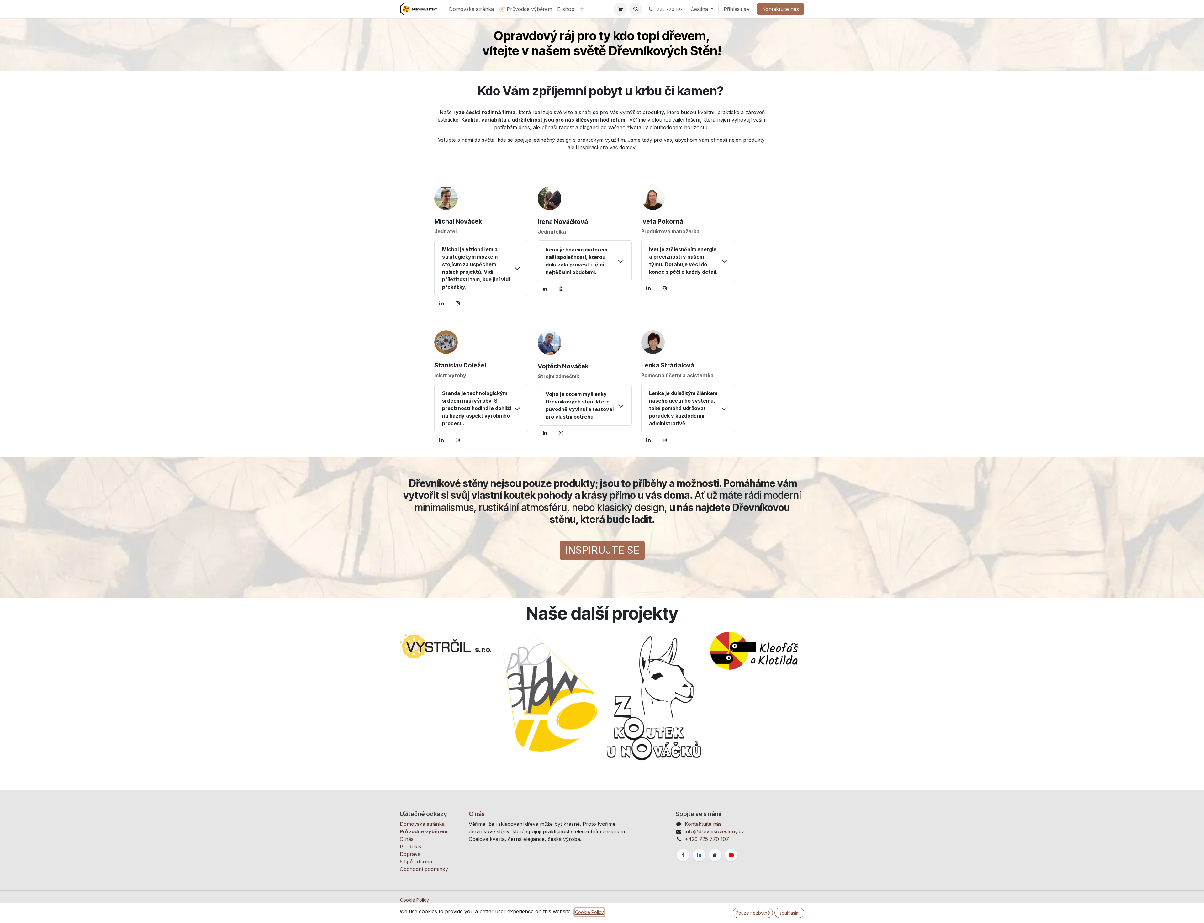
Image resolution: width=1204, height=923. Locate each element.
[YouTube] (731, 855)
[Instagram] (458, 303)
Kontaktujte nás (780, 9)
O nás (407, 839)
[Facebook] (683, 855)
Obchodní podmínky (424, 869)
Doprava (410, 854)
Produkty (411, 846)
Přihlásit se (736, 9)
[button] (635, 9)
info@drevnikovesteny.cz (714, 831)
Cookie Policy (414, 900)
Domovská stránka (422, 824)
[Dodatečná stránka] (715, 855)
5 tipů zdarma (416, 861)
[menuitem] (471, 9)
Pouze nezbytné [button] (753, 912)
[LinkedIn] (441, 303)
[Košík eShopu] (620, 9)
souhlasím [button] (789, 912)
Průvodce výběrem (423, 831)
